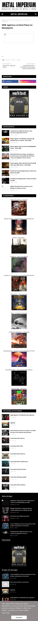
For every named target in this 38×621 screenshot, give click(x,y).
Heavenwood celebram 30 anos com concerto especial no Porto (21, 132)
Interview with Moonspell (18, 477)
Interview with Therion (17, 438)
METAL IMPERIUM (19, 14)
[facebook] (10, 81)
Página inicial (5, 20)
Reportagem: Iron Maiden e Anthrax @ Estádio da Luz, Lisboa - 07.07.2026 (22, 139)
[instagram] (27, 81)
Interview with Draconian (18, 469)
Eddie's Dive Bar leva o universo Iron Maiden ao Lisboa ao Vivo (21, 187)
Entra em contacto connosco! (19, 582)
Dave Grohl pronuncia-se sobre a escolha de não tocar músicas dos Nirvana (23, 431)
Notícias (12, 20)
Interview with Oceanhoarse (19, 461)
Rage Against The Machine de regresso (22, 415)
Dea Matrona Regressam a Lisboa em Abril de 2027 (23, 179)
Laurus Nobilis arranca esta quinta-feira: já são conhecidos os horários (23, 524)
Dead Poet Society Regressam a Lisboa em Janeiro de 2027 (23, 172)
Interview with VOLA (16, 446)
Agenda (8, 60)
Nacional (13, 60)
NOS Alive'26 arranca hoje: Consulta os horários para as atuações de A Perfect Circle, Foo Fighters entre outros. (22, 156)
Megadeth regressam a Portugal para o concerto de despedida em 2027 (22, 501)
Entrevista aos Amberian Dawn (19, 516)
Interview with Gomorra (17, 454)
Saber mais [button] (6, 613)
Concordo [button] (19, 617)
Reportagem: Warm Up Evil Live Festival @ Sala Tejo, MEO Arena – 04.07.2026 (23, 164)
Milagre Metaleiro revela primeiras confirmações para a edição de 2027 (21, 509)
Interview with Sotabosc (18, 485)
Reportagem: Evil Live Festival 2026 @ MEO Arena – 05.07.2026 (23, 147)
